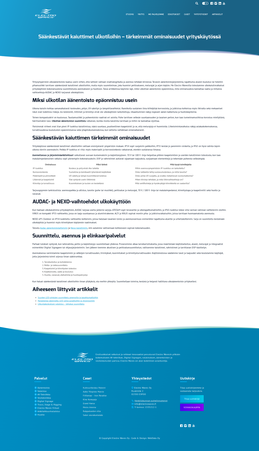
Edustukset (174, 14)
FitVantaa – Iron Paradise (95, 395)
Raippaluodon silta (92, 411)
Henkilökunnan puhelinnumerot (151, 400)
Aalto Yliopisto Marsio (93, 391)
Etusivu (130, 14)
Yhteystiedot (201, 14)
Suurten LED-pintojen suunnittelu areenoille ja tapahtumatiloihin (68, 297)
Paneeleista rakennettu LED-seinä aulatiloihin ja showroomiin (66, 300)
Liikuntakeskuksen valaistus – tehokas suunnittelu (61, 304)
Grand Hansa (89, 403)
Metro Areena (89, 407)
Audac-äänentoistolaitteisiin (54, 228)
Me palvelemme (156, 14)
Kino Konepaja (90, 399)
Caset (187, 14)
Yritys (141, 14)
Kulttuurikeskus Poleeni (94, 387)
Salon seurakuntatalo (93, 415)
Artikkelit (217, 14)
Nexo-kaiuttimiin (79, 228)
